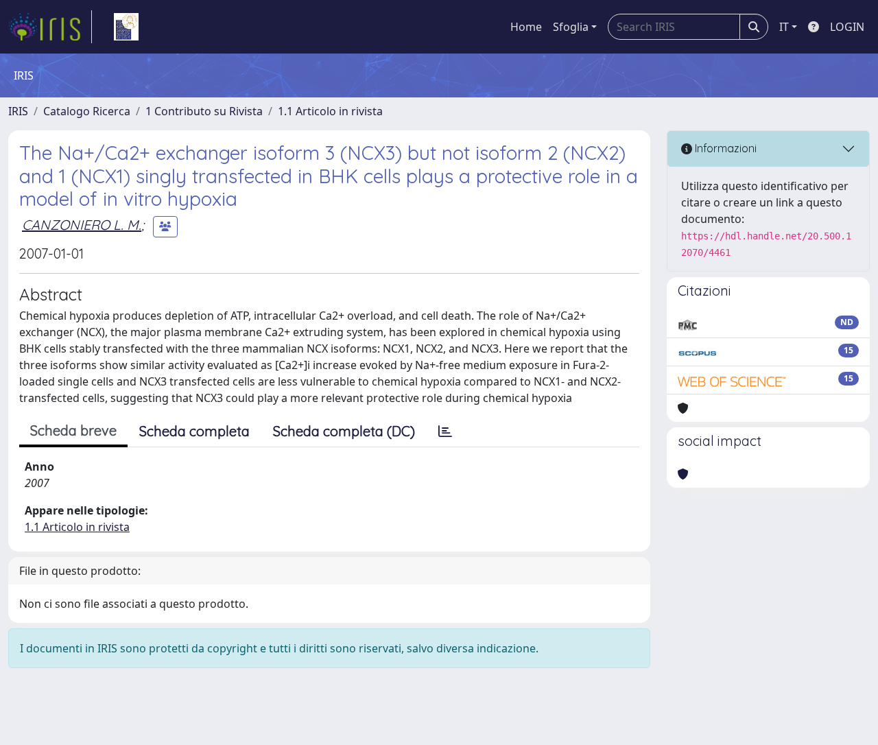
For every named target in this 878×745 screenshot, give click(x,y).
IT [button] (784, 26)
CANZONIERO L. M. (81, 224)
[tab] (445, 431)
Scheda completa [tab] (194, 431)
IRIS (18, 111)
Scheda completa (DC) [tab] (344, 431)
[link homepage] (50, 26)
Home (526, 26)
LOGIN (847, 26)
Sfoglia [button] (571, 26)
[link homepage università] (126, 26)
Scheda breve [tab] (73, 430)
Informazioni (724, 148)
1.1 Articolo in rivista (330, 111)
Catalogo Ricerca (86, 111)
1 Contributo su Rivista (204, 111)
